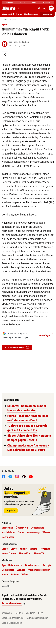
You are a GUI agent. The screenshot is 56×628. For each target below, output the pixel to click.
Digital (33, 548)
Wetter (46, 532)
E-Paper (9, 2)
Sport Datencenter (12, 565)
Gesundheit (8, 569)
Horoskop (45, 548)
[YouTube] (31, 476)
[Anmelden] (44, 8)
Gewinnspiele (32, 565)
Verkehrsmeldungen (39, 569)
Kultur (23, 548)
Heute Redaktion (21, 42)
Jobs (34, 2)
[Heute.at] (9, 8)
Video (24, 574)
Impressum (7, 612)
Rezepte (47, 565)
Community (33, 532)
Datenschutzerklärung (13, 617)
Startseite (5, 20)
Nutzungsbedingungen (37, 617)
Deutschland (37, 527)
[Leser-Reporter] (38, 8)
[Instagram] (17, 476)
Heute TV (39, 553)
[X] (10, 476)
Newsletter (8, 537)
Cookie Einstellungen (12, 622)
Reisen (15, 574)
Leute (13, 548)
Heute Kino (25, 553)
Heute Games (9, 553)
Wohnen (21, 569)
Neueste (47, 14)
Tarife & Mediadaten (25, 612)
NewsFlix (46, 2)
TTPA (40, 612)
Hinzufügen (44, 335)
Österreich (8, 14)
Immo (22, 2)
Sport (19, 14)
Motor (5, 574)
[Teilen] (5, 54)
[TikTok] (24, 476)
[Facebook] (3, 476)
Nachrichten (8, 532)
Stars (5, 548)
